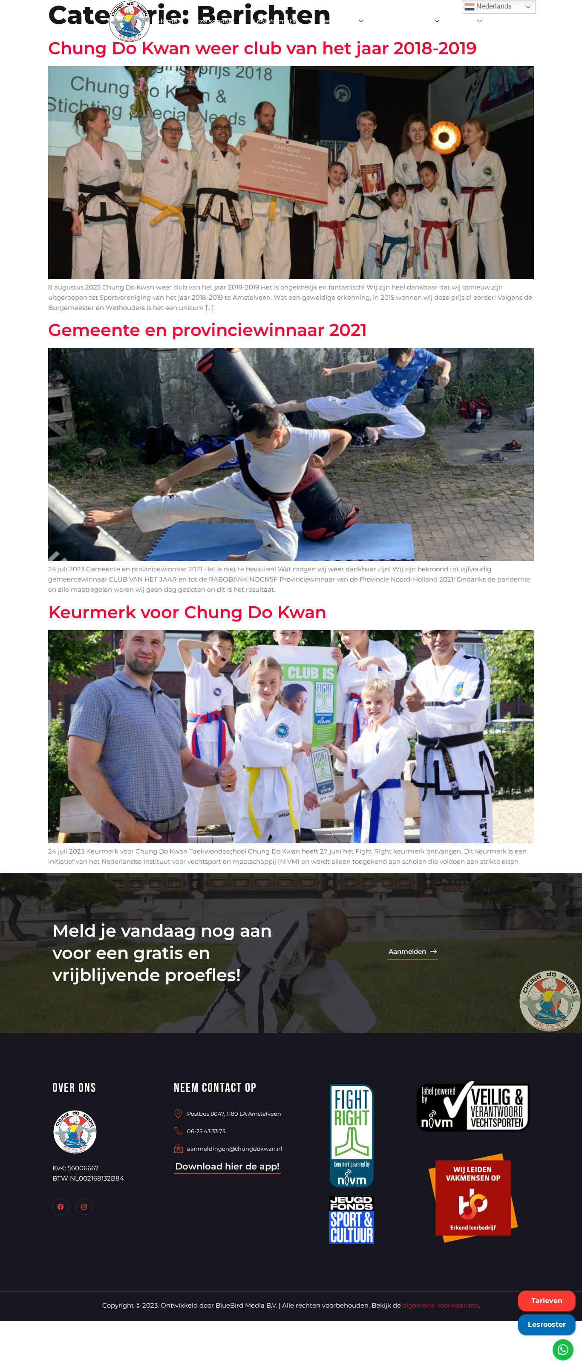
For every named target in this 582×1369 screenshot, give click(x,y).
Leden (465, 21)
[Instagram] (84, 1206)
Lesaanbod (338, 21)
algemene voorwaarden (440, 1305)
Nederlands (493, 6)
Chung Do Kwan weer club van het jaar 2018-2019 (262, 48)
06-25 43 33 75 (206, 1131)
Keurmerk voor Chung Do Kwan (187, 612)
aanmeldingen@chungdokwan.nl (234, 1148)
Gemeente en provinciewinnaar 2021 (207, 329)
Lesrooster (547, 1324)
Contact (510, 21)
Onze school (210, 21)
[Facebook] (60, 1206)
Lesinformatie (275, 21)
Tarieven (546, 1301)
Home (167, 21)
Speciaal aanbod (405, 21)
